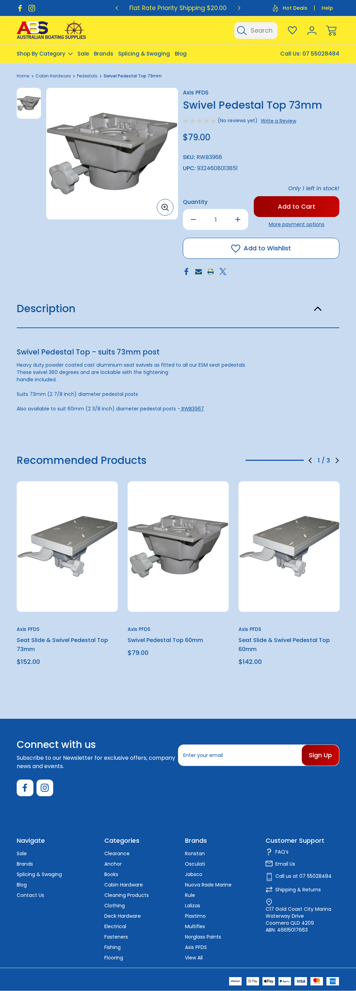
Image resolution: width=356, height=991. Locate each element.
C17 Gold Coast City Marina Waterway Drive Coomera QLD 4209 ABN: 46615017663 (298, 919)
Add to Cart (67, 596)
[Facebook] (20, 8)
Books (111, 874)
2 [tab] (274, 460)
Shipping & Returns (298, 889)
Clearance (117, 853)
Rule (190, 895)
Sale (83, 53)
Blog (181, 53)
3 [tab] (294, 460)
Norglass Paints (203, 936)
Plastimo (195, 916)
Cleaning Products (126, 895)
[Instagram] (32, 8)
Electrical (115, 926)
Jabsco (193, 874)
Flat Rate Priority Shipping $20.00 (178, 8)
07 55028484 (320, 54)
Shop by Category (41, 53)
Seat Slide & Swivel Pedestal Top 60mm (284, 644)
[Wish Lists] (292, 31)
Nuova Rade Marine (208, 884)
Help (327, 8)
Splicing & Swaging (144, 53)
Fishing (112, 947)
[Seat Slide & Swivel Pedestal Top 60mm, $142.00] (289, 546)
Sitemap (104, 979)
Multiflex (195, 926)
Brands (103, 53)
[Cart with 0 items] (331, 31)
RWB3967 (192, 408)
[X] (222, 271)
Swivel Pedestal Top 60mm (165, 640)
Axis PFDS (196, 947)
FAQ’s (282, 851)
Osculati (195, 863)
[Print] (210, 271)
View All (194, 957)
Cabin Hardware (123, 884)
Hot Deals (295, 8)
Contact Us (30, 895)
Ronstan (195, 853)
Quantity (195, 202)
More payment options (296, 224)
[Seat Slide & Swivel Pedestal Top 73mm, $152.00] (67, 546)
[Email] (198, 271)
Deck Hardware (122, 916)
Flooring (113, 957)
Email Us (285, 863)
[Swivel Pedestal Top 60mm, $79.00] (178, 546)
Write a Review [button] (278, 120)
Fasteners (116, 936)
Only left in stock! (313, 188)
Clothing (114, 905)
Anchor (113, 863)
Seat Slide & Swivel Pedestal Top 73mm (62, 644)
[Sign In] (312, 31)
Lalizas (192, 905)
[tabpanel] (29, 103)
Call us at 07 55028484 (303, 876)
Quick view (87, 504)
